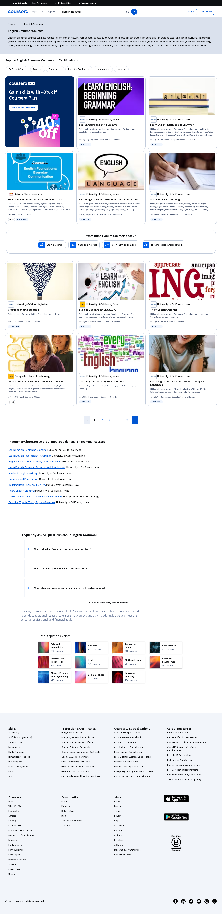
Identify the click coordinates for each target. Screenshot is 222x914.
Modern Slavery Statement (127, 850)
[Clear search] (128, 12)
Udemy (11, 874)
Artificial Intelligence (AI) (20, 737)
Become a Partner (17, 859)
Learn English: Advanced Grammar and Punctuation (36, 467)
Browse (12, 24)
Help (116, 820)
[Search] (134, 12)
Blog (63, 816)
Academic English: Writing (22, 473)
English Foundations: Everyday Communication (34, 461)
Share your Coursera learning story (184, 779)
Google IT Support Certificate (75, 747)
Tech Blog (66, 825)
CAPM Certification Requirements (183, 737)
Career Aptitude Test (177, 732)
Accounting (13, 732)
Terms (117, 811)
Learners (65, 801)
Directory (118, 840)
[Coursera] (18, 11)
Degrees (12, 840)
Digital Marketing (16, 752)
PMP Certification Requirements (182, 770)
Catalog (12, 820)
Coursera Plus (15, 825)
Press (117, 801)
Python (11, 771)
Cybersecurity (15, 742)
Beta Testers (67, 811)
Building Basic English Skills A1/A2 (27, 485)
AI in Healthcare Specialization (128, 747)
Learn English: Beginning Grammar (27, 450)
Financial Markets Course (126, 761)
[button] (51, 12)
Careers (12, 816)
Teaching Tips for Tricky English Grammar (31, 502)
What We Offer (15, 806)
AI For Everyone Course (125, 742)
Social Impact (14, 864)
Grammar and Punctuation (23, 479)
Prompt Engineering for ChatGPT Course (134, 771)
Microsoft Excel (15, 761)
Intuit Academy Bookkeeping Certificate (80, 776)
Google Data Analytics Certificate (77, 742)
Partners (65, 806)
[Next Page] (135, 420)
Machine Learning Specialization (129, 766)
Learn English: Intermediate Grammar (29, 455)
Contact (118, 830)
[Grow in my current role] (120, 244)
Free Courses (15, 869)
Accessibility (120, 825)
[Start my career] (51, 244)
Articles (118, 835)
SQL (10, 776)
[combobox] (92, 12)
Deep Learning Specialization (128, 752)
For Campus (14, 854)
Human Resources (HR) (19, 757)
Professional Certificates (20, 830)
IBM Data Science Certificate (75, 771)
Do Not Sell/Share (122, 854)
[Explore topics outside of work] (163, 244)
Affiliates (118, 845)
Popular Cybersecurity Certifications (185, 774)
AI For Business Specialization (128, 737)
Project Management (18, 766)
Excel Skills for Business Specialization (133, 757)
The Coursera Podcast (72, 820)
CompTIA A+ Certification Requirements (186, 742)
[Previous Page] (87, 420)
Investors (119, 806)
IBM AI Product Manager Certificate (78, 766)
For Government (16, 850)
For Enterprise (15, 845)
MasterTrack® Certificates (21, 835)
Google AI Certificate (71, 732)
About (11, 801)
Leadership (13, 811)
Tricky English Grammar (21, 491)
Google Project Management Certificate (80, 752)
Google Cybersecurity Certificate (77, 737)
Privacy (117, 816)
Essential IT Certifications (179, 755)
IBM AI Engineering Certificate (75, 761)
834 (127, 420)
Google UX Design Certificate (75, 757)
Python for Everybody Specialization (132, 776)
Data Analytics (15, 747)
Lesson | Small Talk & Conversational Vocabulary (35, 496)
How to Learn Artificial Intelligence (183, 765)
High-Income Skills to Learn (180, 760)
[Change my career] (84, 244)
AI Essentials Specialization (127, 732)
